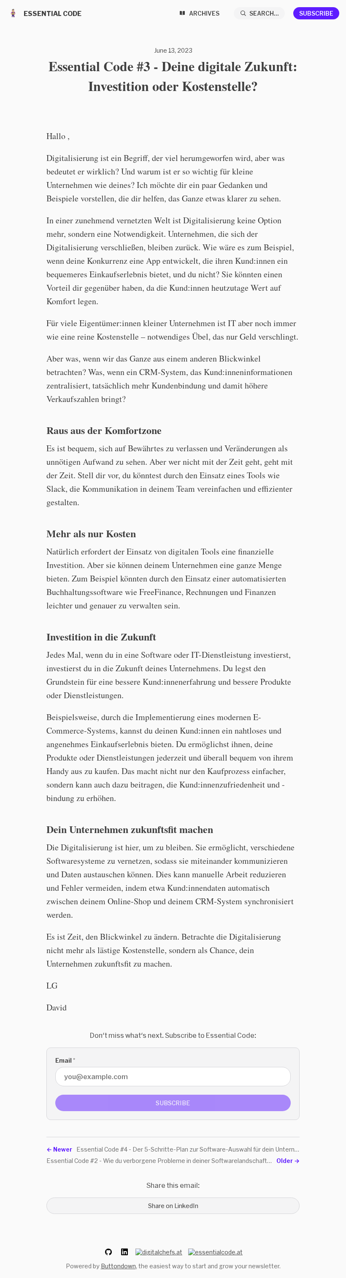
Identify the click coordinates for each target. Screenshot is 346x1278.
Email (65, 1060)
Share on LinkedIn (173, 1205)
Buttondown (118, 1266)
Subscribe (316, 13)
